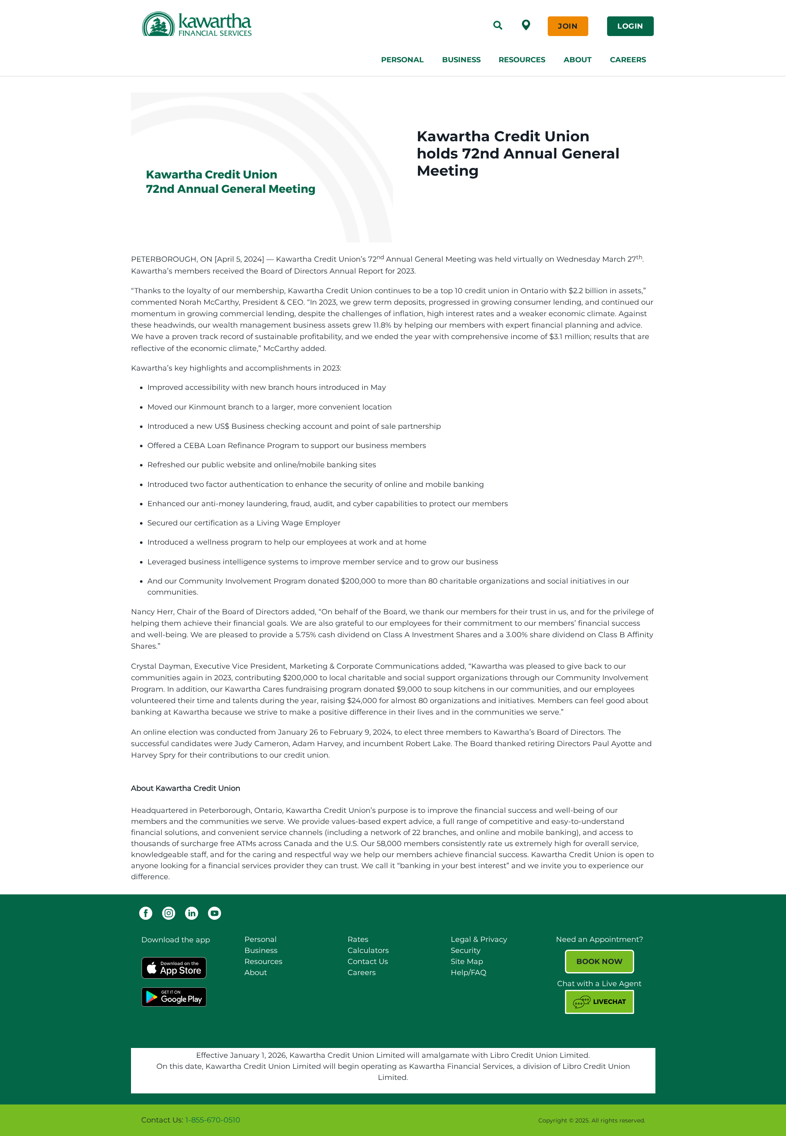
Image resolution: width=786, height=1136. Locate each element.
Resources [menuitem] (522, 59)
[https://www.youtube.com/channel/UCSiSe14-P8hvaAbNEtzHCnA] (214, 912)
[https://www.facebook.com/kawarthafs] (145, 912)
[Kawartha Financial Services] (246, 23)
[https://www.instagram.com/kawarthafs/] (168, 912)
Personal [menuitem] (402, 59)
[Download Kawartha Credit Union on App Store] (174, 967)
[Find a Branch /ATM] (526, 24)
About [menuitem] (578, 59)
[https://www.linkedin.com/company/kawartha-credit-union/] (191, 912)
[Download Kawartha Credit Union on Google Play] (174, 996)
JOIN (568, 26)
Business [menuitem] (461, 59)
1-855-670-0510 (212, 1120)
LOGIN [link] (630, 26)
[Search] (497, 26)
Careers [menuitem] (628, 59)
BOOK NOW (599, 961)
